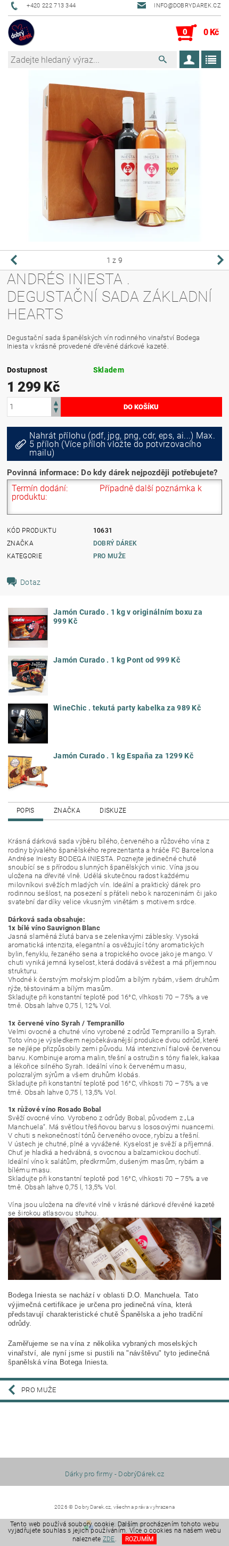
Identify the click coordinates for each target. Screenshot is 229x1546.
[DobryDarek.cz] (21, 33)
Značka (67, 810)
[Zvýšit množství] (56, 402)
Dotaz (30, 582)
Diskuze (113, 810)
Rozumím (139, 1539)
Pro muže (109, 556)
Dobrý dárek (115, 543)
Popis (26, 810)
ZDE (109, 1539)
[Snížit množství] (56, 412)
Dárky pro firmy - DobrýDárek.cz (115, 1473)
